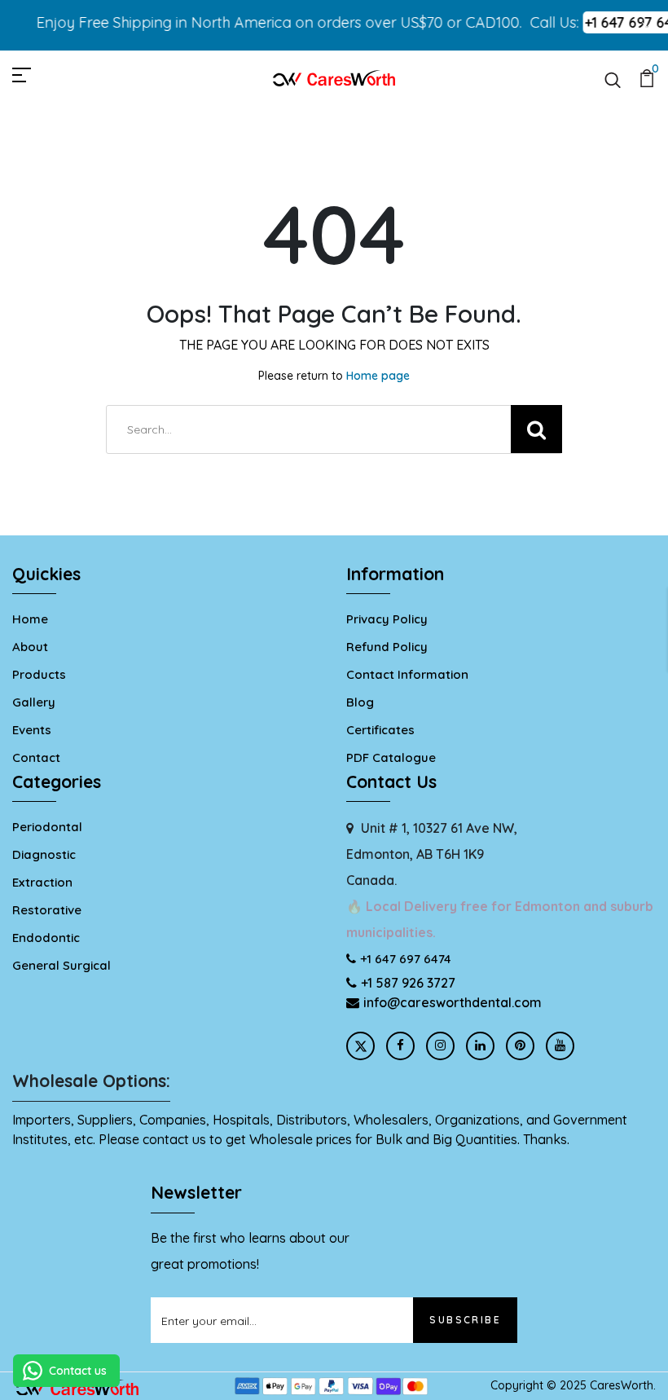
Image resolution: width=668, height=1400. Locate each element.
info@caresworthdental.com (452, 1002)
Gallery (33, 702)
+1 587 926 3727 (408, 983)
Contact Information (407, 674)
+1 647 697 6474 (405, 958)
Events (31, 729)
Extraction (42, 882)
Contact (36, 757)
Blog (360, 702)
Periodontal (47, 826)
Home (30, 619)
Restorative (46, 910)
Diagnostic (44, 854)
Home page (378, 375)
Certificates (380, 729)
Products (39, 674)
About (30, 646)
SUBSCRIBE (465, 1320)
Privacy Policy (387, 619)
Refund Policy (387, 646)
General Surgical (61, 965)
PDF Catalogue (391, 757)
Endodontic (46, 937)
